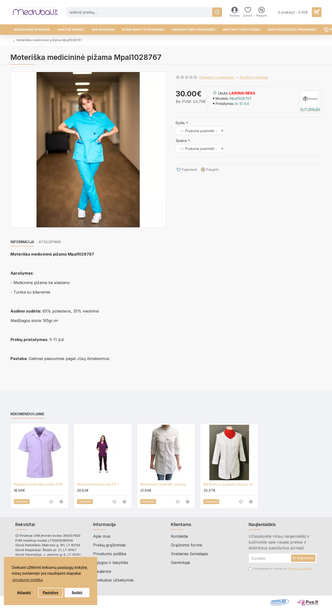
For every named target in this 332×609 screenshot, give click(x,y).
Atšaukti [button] (24, 592)
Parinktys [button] (50, 592)
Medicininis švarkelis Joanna (163, 484)
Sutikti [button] (77, 592)
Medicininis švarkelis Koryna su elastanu (230, 484)
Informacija (22, 242)
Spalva (181, 140)
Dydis (180, 123)
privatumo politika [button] (27, 580)
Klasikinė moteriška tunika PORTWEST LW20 (40, 484)
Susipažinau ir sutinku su (282, 568)
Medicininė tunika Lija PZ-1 (98, 484)
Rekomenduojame (27, 414)
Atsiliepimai (50, 242)
